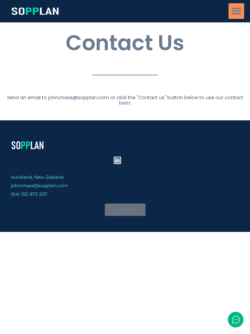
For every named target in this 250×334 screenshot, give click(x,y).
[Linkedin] (117, 160)
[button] (236, 11)
